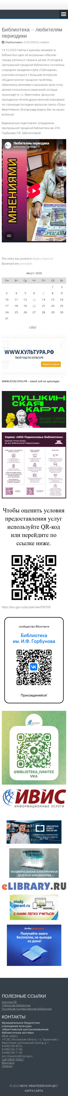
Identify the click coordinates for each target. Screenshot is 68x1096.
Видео (37, 258)
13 (34, 299)
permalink (26, 263)
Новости (47, 258)
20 (34, 306)
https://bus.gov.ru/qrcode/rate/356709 (26, 607)
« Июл (32, 327)
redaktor (44, 42)
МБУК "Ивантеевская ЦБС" (39, 1085)
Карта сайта (34, 1090)
